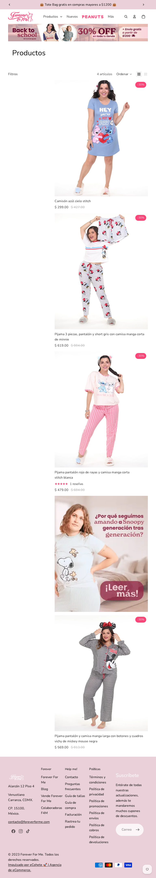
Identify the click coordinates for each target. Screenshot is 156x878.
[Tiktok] (27, 831)
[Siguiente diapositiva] (143, 4)
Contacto (71, 777)
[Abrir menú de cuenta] (134, 16)
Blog (44, 789)
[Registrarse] (137, 830)
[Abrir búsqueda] (125, 16)
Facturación (73, 814)
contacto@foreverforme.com (29, 822)
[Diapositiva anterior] (9, 4)
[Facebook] (13, 831)
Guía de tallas (75, 796)
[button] (124, 74)
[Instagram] (20, 831)
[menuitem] (111, 16)
